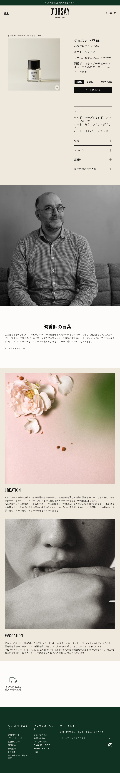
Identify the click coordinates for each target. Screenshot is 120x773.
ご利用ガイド (14, 735)
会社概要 (12, 752)
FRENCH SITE (41, 748)
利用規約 (12, 745)
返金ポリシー (14, 741)
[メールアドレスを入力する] (108, 738)
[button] (8, 13)
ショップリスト (41, 735)
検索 (36, 752)
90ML (90, 82)
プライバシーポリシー (18, 738)
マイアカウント (41, 741)
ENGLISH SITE (42, 745)
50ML (79, 82)
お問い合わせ (40, 738)
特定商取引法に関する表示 (18, 756)
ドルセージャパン (15, 35)
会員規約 (12, 748)
